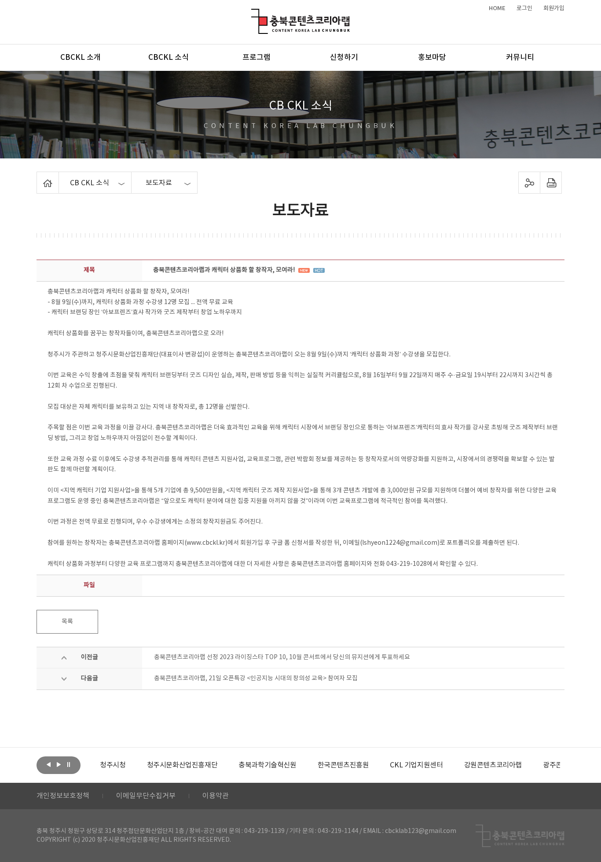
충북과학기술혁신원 (267, 765)
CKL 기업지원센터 (416, 765)
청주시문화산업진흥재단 (182, 765)
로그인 (524, 8)
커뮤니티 (520, 57)
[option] (112, 765)
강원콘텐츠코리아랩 (493, 765)
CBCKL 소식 (168, 57)
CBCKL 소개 (80, 57)
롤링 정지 (68, 764)
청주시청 (112, 765)
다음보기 (58, 764)
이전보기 (48, 764)
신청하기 (344, 57)
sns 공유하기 (529, 182)
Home (39, 177)
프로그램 (256, 57)
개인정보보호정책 (63, 796)
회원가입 (553, 8)
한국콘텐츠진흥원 (343, 765)
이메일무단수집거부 (146, 796)
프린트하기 (551, 182)
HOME (497, 8)
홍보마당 (432, 57)
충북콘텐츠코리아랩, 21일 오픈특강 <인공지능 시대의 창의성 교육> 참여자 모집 (256, 678)
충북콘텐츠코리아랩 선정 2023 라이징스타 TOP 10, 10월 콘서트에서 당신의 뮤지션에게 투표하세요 (282, 657)
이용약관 (215, 796)
